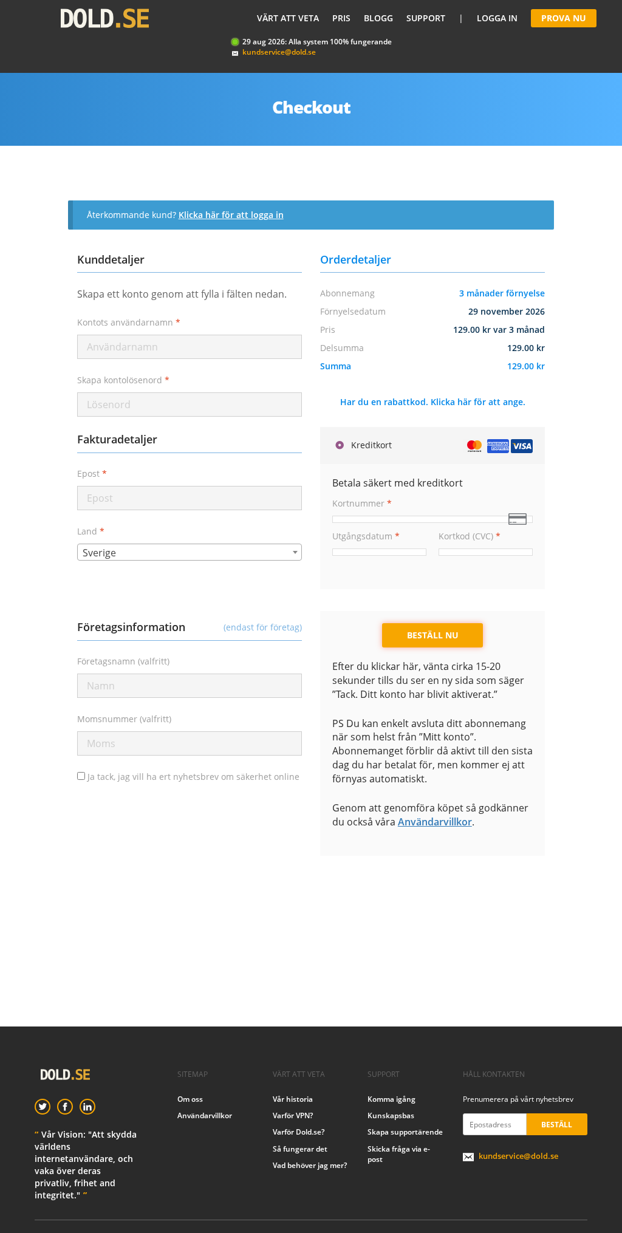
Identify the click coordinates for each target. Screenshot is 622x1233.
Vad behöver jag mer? (310, 1165)
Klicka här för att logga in (231, 214)
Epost (92, 473)
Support (425, 18)
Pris (341, 18)
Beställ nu (433, 635)
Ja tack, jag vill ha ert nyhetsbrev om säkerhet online (192, 776)
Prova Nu (563, 18)
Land (90, 531)
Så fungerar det (300, 1149)
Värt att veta (288, 18)
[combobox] (189, 552)
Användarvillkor (435, 821)
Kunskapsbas (390, 1115)
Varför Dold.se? (298, 1132)
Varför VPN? (293, 1115)
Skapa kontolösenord (123, 380)
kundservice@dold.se (279, 52)
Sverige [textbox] (99, 552)
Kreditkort (370, 445)
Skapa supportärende (405, 1132)
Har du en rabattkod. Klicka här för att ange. (432, 402)
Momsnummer (124, 719)
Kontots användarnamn (128, 322)
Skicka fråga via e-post (398, 1154)
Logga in (497, 18)
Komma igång (391, 1099)
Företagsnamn (123, 661)
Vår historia (293, 1099)
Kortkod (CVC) (470, 536)
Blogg (378, 18)
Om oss (190, 1099)
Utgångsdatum (366, 536)
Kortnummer (362, 503)
